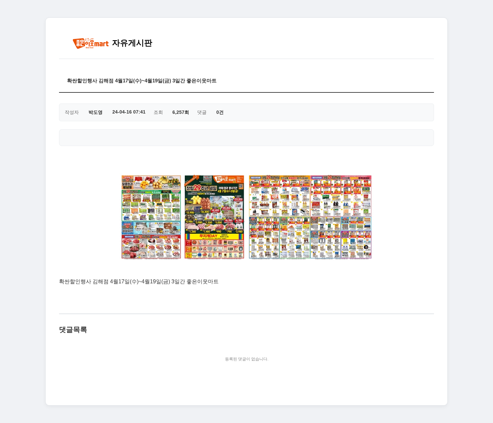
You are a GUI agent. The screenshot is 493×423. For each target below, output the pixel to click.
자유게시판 (131, 42)
